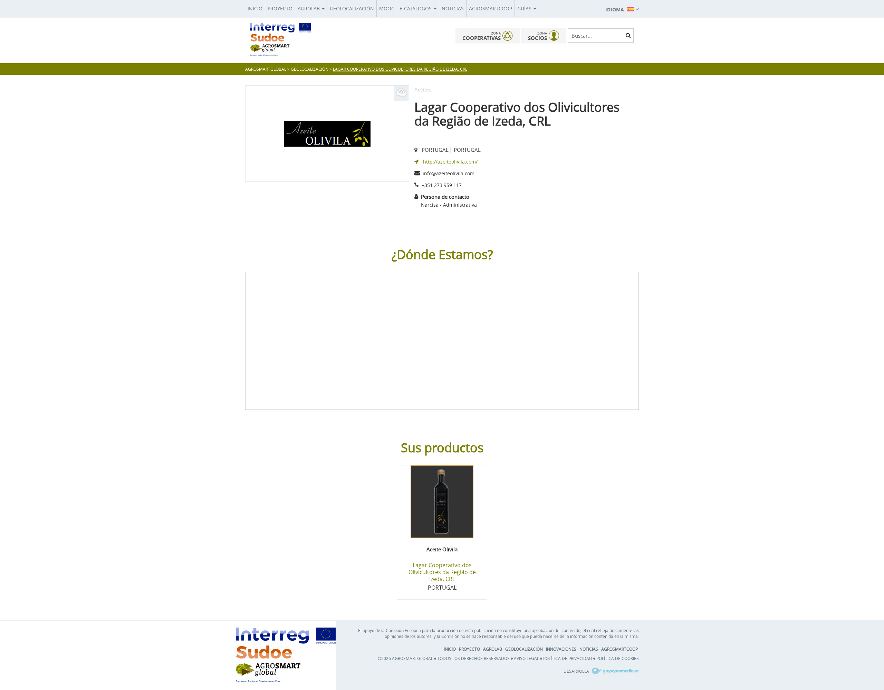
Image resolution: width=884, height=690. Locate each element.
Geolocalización (352, 8)
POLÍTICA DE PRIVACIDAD (567, 658)
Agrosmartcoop (490, 8)
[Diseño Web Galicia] (614, 671)
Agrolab (309, 8)
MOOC (386, 8)
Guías (525, 8)
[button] (622, 8)
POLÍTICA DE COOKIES (617, 658)
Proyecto (280, 8)
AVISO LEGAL (526, 658)
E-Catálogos (416, 8)
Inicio (255, 8)
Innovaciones (561, 649)
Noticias (453, 8)
